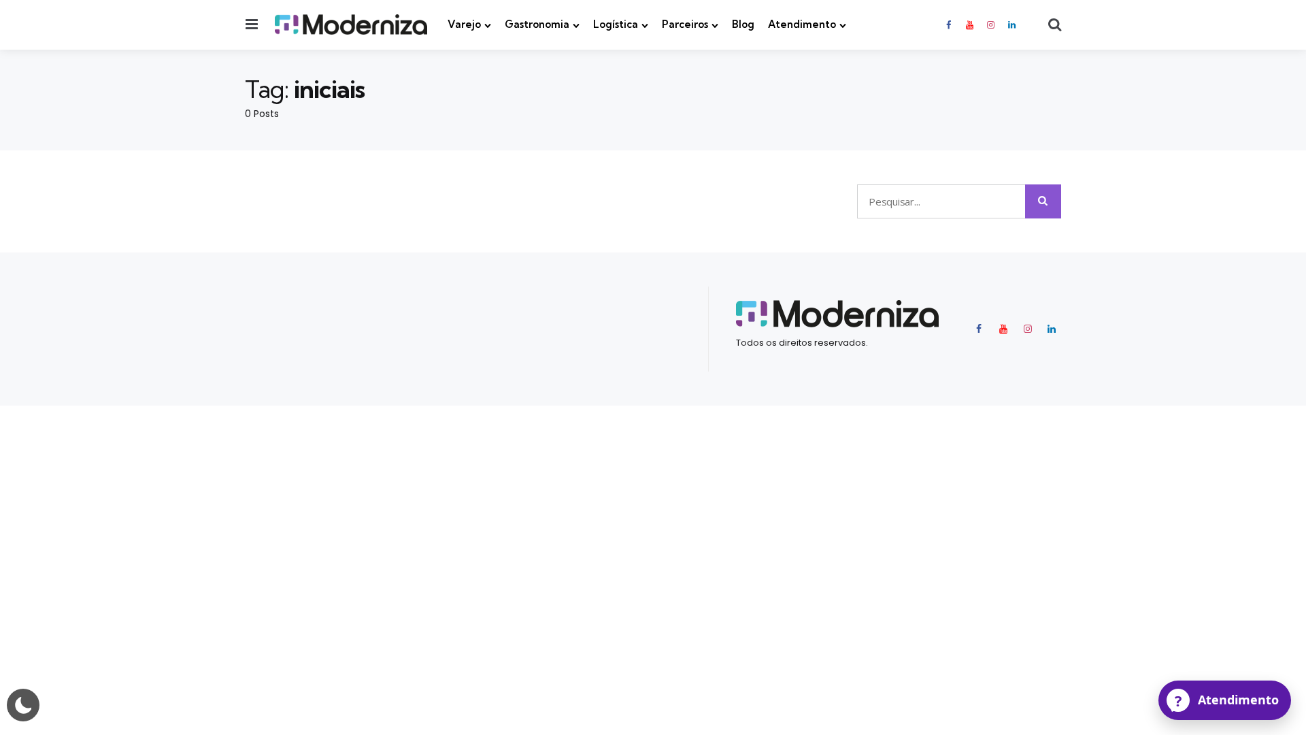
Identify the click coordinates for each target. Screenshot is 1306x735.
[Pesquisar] (1043, 201)
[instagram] (991, 25)
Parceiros (685, 24)
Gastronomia (537, 24)
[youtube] (969, 25)
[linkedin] (1012, 25)
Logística (615, 24)
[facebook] (949, 25)
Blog (743, 24)
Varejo (464, 24)
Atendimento (802, 24)
